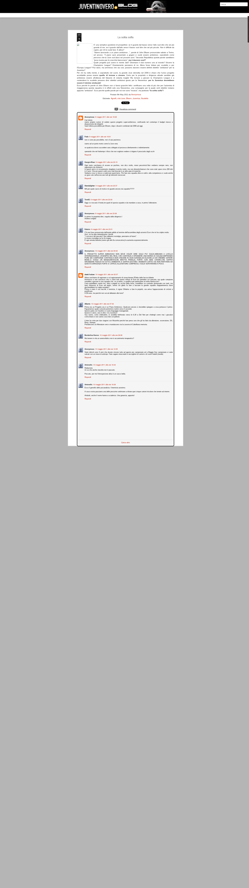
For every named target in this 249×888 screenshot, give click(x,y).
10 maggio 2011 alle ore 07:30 (102, 303)
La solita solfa (125, 37)
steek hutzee (89, 274)
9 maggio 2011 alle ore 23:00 (101, 199)
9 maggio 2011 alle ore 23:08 (105, 213)
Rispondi (87, 129)
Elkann (129, 98)
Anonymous (136, 94)
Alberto (87, 303)
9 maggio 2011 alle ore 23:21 (101, 229)
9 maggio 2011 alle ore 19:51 (100, 136)
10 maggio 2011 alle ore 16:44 (104, 364)
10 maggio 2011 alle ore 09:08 (110, 335)
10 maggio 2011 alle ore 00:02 (106, 250)
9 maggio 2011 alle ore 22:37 (106, 185)
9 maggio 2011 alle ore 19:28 (105, 116)
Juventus (136, 98)
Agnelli (113, 98)
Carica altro (125, 442)
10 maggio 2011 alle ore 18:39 (104, 384)
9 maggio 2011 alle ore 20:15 (106, 162)
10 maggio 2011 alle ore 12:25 (106, 348)
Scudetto (144, 98)
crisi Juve (121, 98)
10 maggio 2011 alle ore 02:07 (106, 274)
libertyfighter (89, 185)
